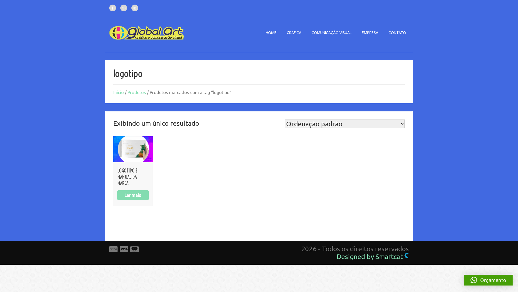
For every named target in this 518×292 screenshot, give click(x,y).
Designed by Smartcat (370, 256)
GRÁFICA (294, 33)
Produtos (137, 92)
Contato (397, 33)
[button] (488, 280)
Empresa (370, 33)
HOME (271, 33)
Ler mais (133, 195)
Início (118, 92)
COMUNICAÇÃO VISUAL (332, 33)
